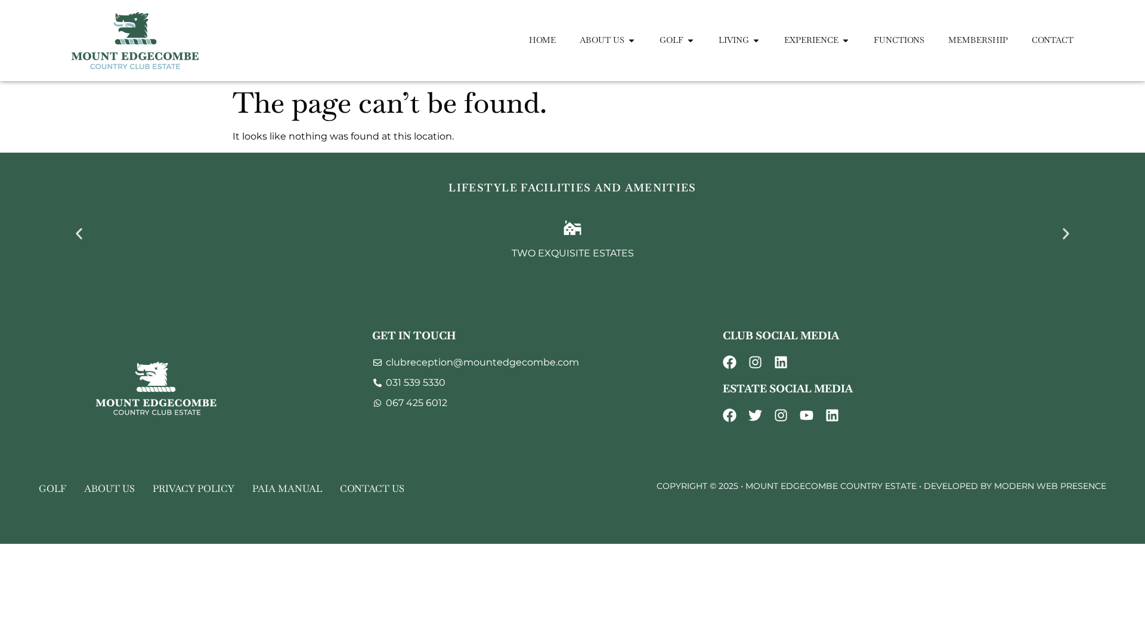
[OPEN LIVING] (756, 40)
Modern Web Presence (1050, 486)
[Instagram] (755, 362)
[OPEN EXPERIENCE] (845, 40)
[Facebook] (729, 362)
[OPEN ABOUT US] (631, 40)
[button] (79, 233)
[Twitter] (755, 415)
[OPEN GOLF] (690, 40)
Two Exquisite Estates (573, 253)
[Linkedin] (781, 362)
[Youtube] (806, 415)
